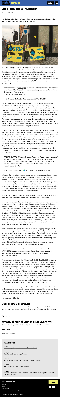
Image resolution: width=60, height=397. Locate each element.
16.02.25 (6, 371)
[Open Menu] (56, 3)
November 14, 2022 (44, 170)
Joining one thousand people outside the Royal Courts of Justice (23, 360)
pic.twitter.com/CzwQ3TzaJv (16, 94)
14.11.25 (6, 346)
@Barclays (33, 157)
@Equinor (28, 161)
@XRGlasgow (21, 88)
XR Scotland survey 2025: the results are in (17, 366)
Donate (50, 3)
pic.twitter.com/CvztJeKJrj (13, 166)
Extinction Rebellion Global (10, 391)
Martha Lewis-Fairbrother (8, 333)
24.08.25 (6, 352)
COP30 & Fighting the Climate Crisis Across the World (20, 348)
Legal (3, 386)
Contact (4, 384)
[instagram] (53, 387)
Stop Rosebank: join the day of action (15, 354)
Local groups (5, 389)
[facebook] (50, 387)
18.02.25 (6, 365)
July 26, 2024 (41, 99)
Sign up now (6, 316)
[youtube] (57, 387)
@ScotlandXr (34, 159)
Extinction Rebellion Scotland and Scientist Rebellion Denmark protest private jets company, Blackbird (29, 373)
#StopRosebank (9, 161)
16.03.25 (6, 358)
